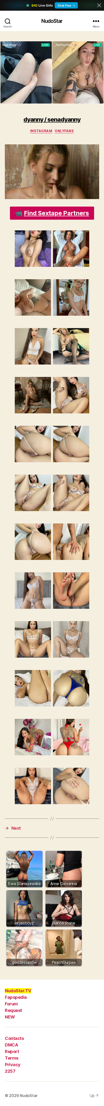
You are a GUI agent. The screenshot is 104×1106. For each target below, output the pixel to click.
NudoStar (51, 21)
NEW (10, 1016)
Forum (11, 1003)
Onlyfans (64, 131)
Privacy (13, 1064)
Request (13, 1010)
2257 (10, 1071)
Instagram (41, 131)
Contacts (14, 1038)
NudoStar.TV (18, 990)
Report (12, 1051)
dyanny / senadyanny (51, 119)
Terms (11, 1058)
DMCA (11, 1044)
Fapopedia (16, 997)
